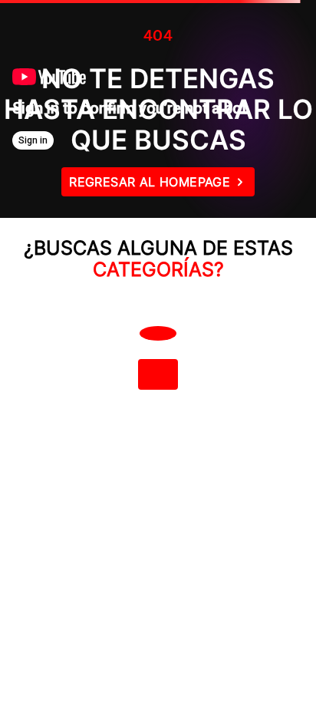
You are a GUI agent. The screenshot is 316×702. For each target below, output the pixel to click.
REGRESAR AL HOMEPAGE (149, 182)
